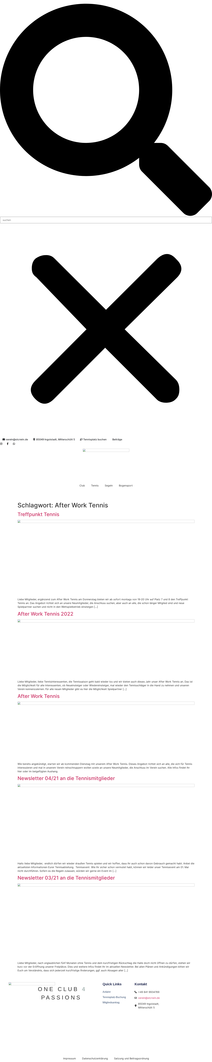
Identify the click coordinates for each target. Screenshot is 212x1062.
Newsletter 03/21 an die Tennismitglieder (66, 878)
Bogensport (126, 485)
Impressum (69, 1058)
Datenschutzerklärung (95, 1058)
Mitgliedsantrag (111, 1002)
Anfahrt (107, 992)
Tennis (95, 485)
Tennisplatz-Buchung (114, 997)
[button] (106, 110)
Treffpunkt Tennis (38, 514)
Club (82, 485)
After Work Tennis (39, 696)
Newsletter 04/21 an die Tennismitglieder (66, 778)
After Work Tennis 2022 (45, 614)
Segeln (109, 485)
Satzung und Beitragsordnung (131, 1058)
